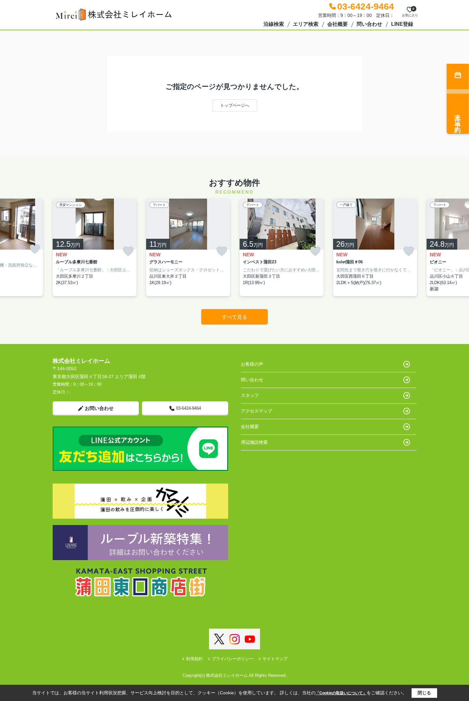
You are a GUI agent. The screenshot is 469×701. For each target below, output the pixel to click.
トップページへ (234, 105)
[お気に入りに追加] (35, 249)
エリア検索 (305, 24)
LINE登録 (402, 24)
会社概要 (337, 24)
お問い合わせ (99, 408)
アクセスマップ (256, 410)
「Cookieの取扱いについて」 (341, 693)
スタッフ (250, 395)
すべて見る (234, 317)
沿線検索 (274, 24)
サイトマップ (275, 658)
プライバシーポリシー (232, 658)
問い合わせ (369, 24)
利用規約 (194, 658)
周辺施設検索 (254, 442)
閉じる (424, 692)
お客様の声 (252, 364)
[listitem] (94, 247)
